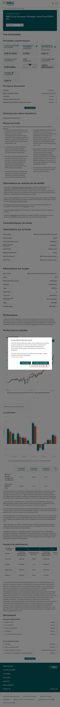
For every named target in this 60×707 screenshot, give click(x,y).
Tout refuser (25, 363)
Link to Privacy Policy (17, 357)
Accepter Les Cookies (40, 363)
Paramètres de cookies (38, 366)
